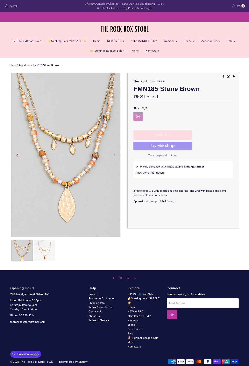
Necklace (24, 65)
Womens (170, 41)
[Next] (114, 155)
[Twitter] (127, 278)
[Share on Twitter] (229, 77)
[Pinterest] (135, 278)
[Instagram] (120, 278)
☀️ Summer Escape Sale (107, 50)
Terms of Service (99, 320)
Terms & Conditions (100, 307)
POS (50, 361)
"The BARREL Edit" (144, 41)
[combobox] (42, 6)
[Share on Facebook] (224, 77)
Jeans (188, 41)
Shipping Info (97, 302)
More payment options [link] (162, 155)
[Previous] (17, 155)
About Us (94, 315)
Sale (230, 41)
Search (93, 294)
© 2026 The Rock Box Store (28, 361)
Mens (135, 50)
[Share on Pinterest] (234, 77)
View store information (150, 172)
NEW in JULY (116, 41)
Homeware (152, 50)
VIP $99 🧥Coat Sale (27, 41)
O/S (138, 116)
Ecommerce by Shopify (73, 361)
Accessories (209, 41)
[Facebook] (113, 278)
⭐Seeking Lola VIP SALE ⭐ (67, 41)
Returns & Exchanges (102, 298)
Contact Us (95, 311)
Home (97, 41)
